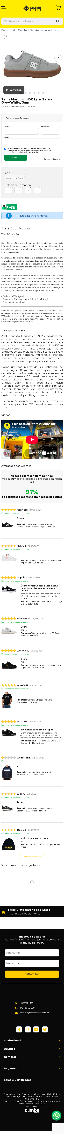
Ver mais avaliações (32, 856)
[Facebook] (19, 1031)
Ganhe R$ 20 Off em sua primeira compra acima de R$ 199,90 (32, 941)
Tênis (56, 30)
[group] (32, 911)
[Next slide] (58, 58)
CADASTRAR (32, 974)
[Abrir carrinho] (58, 8)
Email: (7, 137)
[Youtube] (36, 1031)
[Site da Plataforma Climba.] (32, 1109)
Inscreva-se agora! (32, 936)
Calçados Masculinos (40, 30)
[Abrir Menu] (3, 8)
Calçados (22, 30)
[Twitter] (45, 1031)
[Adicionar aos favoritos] (5, 37)
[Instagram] (28, 1031)
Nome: (7, 126)
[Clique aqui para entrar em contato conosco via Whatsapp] (56, 1116)
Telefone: (46, 126)
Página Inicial (8, 30)
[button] (25, 93)
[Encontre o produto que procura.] (58, 21)
